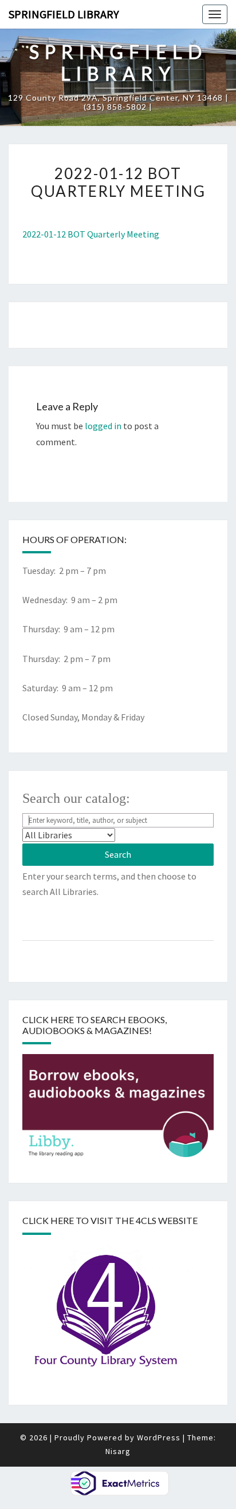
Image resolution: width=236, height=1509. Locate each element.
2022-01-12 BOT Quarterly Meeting (90, 234)
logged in (103, 425)
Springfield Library (64, 14)
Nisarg (118, 1451)
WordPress (158, 1437)
